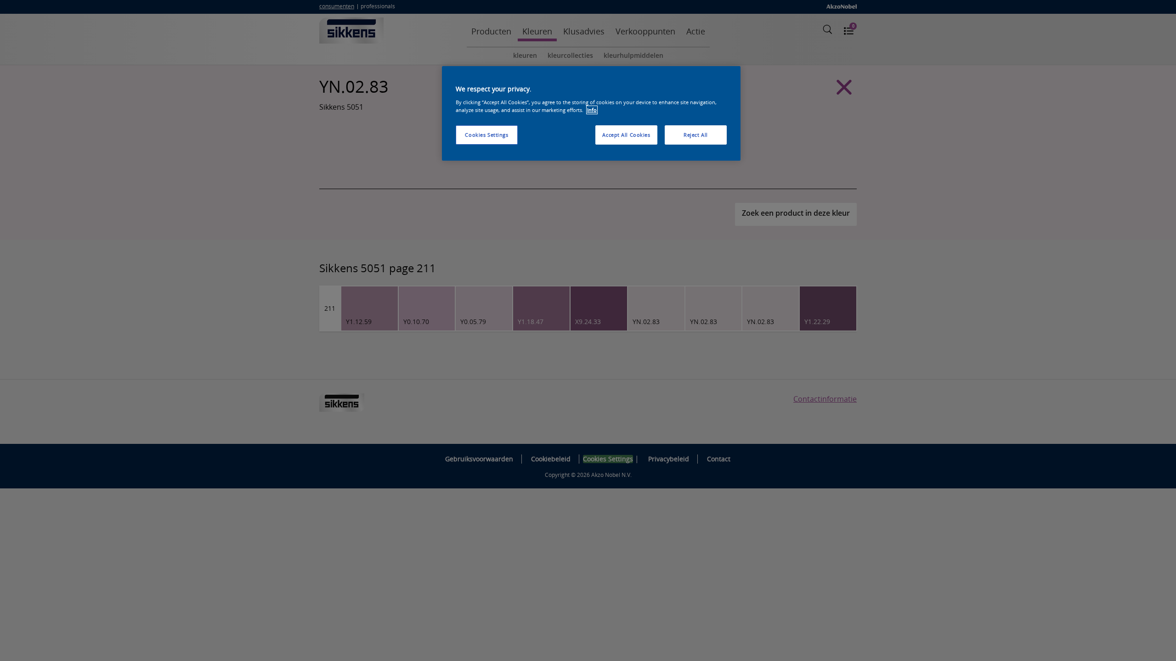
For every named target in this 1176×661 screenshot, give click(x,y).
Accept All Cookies (626, 134)
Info (592, 109)
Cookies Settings (486, 134)
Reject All (696, 134)
